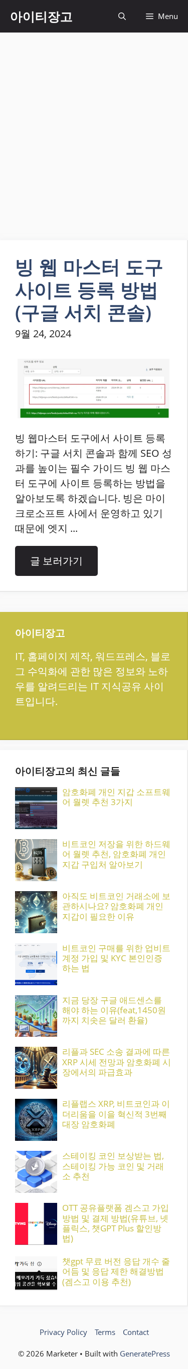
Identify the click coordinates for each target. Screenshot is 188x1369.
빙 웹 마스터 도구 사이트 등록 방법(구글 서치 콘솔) (89, 289)
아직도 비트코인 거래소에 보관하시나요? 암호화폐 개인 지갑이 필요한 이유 (116, 906)
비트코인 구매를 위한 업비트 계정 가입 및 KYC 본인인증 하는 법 (116, 958)
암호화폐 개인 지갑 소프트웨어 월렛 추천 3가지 (116, 797)
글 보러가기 (56, 560)
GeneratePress (145, 1353)
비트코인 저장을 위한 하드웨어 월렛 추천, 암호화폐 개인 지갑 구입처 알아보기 (116, 854)
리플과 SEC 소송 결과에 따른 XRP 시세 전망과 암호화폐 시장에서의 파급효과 (116, 1062)
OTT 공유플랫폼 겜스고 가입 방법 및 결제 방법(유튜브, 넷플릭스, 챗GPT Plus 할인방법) (115, 1223)
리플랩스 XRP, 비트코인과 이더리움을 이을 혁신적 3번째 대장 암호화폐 (116, 1114)
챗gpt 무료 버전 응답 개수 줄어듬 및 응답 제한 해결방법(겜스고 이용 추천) (116, 1271)
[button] (122, 16)
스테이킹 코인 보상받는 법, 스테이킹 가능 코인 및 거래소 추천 (113, 1166)
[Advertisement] (94, 131)
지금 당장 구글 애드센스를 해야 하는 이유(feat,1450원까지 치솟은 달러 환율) (114, 1010)
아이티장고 (41, 16)
